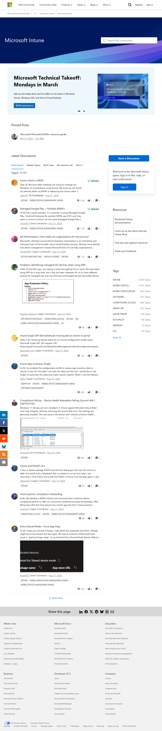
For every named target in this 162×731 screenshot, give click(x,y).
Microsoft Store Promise (63, 658)
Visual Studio (59, 714)
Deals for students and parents (117, 658)
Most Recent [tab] (17, 165)
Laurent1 (24, 509)
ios (114, 331)
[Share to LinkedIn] (81, 611)
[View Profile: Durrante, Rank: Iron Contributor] (14, 403)
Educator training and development (118, 653)
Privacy (34, 726)
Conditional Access (124, 302)
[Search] (130, 5)
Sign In (149, 4)
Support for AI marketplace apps (66, 693)
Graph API (118, 308)
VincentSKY (25, 251)
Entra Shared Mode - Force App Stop (40, 526)
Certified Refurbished (62, 653)
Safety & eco (88, 726)
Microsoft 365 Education (114, 643)
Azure (56, 678)
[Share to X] (91, 611)
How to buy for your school (115, 648)
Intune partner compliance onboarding (41, 494)
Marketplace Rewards (62, 709)
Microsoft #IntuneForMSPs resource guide (43, 134)
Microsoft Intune (47, 13)
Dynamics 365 (9, 688)
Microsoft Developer (62, 683)
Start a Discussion (129, 158)
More (78, 165)
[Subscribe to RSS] (107, 611)
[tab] (79, 111)
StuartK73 (25, 223)
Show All (117, 337)
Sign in (124, 187)
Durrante (24, 452)
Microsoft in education (113, 628)
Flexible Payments (61, 664)
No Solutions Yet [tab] (65, 165)
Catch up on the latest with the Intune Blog (131, 232)
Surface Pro (8, 628)
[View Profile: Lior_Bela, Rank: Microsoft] (14, 136)
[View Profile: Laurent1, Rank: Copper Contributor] (14, 496)
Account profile (60, 628)
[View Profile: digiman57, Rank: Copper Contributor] (14, 468)
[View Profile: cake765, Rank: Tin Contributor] (14, 183)
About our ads (113, 726)
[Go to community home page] (9, 4)
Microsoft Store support (63, 638)
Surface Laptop (9, 633)
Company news (111, 688)
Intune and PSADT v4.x (32, 465)
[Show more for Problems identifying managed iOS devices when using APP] (62, 323)
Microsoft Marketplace (63, 703)
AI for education (111, 664)
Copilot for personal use (13, 648)
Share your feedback (125, 251)
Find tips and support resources (131, 242)
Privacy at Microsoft (112, 693)
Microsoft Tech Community (64, 698)
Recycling (100, 726)
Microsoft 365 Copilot (12, 709)
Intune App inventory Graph (35, 363)
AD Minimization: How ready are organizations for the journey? (54, 236)
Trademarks (74, 726)
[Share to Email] (112, 611)
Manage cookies (47, 726)
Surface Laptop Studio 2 (13, 638)
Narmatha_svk (27, 350)
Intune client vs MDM (31, 180)
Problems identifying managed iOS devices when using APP (52, 264)
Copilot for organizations (13, 643)
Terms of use (61, 726)
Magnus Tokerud (28, 313)
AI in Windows (9, 653)
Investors (108, 698)
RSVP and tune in (24, 105)
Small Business (9, 714)
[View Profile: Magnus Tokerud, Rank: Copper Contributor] (14, 267)
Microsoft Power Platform (13, 698)
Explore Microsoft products (14, 658)
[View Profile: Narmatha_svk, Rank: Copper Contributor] (14, 338)
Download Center (61, 633)
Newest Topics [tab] (33, 165)
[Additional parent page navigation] (35, 13)
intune (116, 279)
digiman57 (25, 480)
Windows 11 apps (10, 664)
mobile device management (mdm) (124, 285)
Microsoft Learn (60, 688)
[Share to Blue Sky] (101, 611)
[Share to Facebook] (86, 611)
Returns (57, 643)
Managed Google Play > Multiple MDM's (42, 208)
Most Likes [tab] (48, 165)
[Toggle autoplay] (84, 111)
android (118, 325)
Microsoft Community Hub (18, 13)
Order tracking (59, 648)
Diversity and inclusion (114, 703)
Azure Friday (120, 313)
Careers (108, 678)
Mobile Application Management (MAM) (124, 291)
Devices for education (113, 633)
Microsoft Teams (10, 703)
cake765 (24, 195)
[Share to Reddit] (96, 611)
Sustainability (110, 714)
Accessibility (110, 709)
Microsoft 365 (9, 693)
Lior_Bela (39, 138)
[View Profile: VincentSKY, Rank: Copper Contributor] (14, 239)
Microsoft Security (11, 683)
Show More (57, 597)
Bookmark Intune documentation (124, 221)
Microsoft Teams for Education (116, 638)
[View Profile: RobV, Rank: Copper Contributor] (14, 366)
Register (139, 4)
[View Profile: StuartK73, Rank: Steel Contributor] (14, 211)
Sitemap (7, 726)
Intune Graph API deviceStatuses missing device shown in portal (55, 335)
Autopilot (118, 319)
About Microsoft (111, 683)
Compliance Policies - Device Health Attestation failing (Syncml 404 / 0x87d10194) (57, 402)
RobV (22, 378)
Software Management (120, 296)
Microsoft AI (8, 678)
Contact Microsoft (21, 726)
